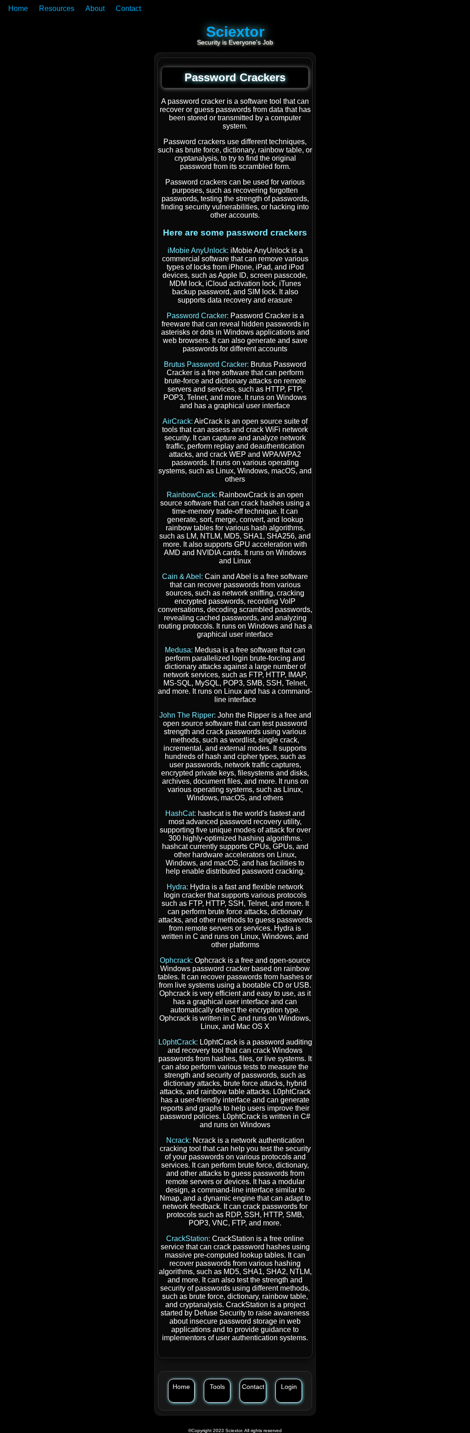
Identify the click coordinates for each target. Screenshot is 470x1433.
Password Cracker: (198, 316)
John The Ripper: (188, 715)
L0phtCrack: (179, 1042)
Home (18, 8)
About (95, 8)
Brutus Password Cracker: (207, 364)
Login (289, 1386)
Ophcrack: (177, 960)
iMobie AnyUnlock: (199, 250)
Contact (128, 8)
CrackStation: (189, 1238)
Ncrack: (179, 1140)
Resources (56, 8)
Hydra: (178, 887)
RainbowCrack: (193, 495)
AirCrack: (178, 421)
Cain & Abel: (183, 576)
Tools (217, 1386)
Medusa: (180, 650)
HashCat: (181, 813)
